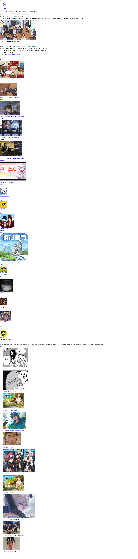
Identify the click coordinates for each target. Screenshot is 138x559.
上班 (33, 46)
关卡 (16, 18)
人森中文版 (2, 208)
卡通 (15, 41)
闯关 (8, 339)
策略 (24, 18)
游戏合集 (4, 8)
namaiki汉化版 (3, 321)
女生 (5, 48)
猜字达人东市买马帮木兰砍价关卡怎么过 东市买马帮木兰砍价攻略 (16, 56)
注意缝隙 (2, 292)
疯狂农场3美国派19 (4, 274)
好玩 (10, 339)
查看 (1, 200)
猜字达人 (2, 337)
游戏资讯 (9, 11)
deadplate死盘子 (3, 305)
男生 (8, 50)
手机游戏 (4, 4)
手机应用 (4, 5)
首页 (3, 3)
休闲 (6, 339)
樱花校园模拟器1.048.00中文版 (6, 228)
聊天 (29, 46)
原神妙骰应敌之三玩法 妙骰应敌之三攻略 (12, 54)
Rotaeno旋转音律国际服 (4, 196)
